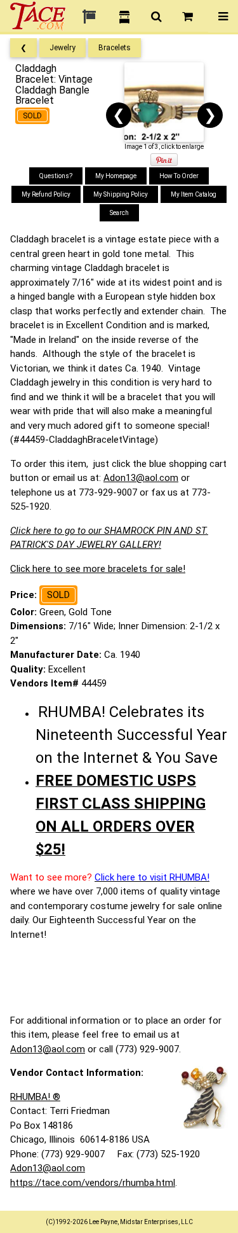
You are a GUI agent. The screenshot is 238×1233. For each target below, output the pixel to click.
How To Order (179, 175)
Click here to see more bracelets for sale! (97, 569)
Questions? (55, 175)
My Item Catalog (193, 194)
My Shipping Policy (120, 194)
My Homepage (115, 175)
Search (119, 212)
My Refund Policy (46, 194)
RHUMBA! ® (35, 1097)
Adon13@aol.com (140, 478)
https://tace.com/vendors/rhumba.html (92, 1182)
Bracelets (114, 47)
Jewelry (63, 47)
